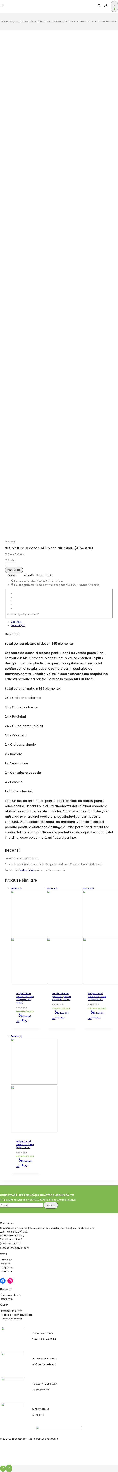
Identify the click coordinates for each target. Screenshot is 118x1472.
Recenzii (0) (18, 625)
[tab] (62, 622)
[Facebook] (3, 1281)
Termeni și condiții (11, 1318)
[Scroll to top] (3, 1469)
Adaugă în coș (14, 570)
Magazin (5, 1263)
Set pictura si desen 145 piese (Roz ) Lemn (25, 1144)
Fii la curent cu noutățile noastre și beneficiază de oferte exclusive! (38, 1199)
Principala (6, 1259)
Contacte (6, 1271)
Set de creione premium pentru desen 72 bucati (61, 996)
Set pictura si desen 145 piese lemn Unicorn (97, 996)
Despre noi (7, 1267)
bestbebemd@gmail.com (14, 1247)
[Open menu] (2, 6)
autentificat (27, 870)
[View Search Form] (98, 6)
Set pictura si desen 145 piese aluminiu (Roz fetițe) (25, 998)
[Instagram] (10, 1281)
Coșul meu (7, 1298)
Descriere (16, 621)
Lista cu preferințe (11, 1295)
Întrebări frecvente (12, 1310)
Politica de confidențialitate (16, 1314)
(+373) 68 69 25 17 (10, 1243)
